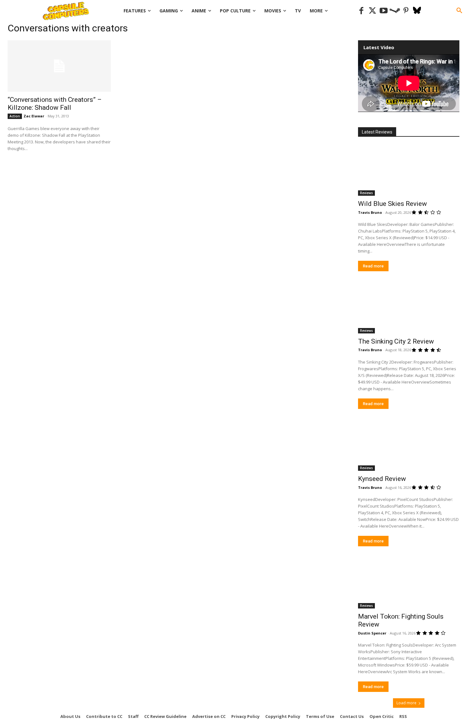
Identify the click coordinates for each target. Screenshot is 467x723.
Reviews (366, 193)
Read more (373, 266)
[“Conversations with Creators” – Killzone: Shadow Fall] (59, 66)
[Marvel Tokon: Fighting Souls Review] (409, 583)
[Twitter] (372, 11)
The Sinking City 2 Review (396, 341)
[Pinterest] (406, 11)
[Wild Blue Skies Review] (409, 170)
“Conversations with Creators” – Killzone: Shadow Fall (55, 103)
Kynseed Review (382, 479)
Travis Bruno (370, 212)
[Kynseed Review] (409, 445)
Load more (406, 703)
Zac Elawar (34, 116)
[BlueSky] (417, 11)
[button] (459, 10)
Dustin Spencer (372, 633)
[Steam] (395, 11)
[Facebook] (361, 11)
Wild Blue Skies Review (392, 203)
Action (15, 116)
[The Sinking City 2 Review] (409, 308)
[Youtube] (384, 11)
